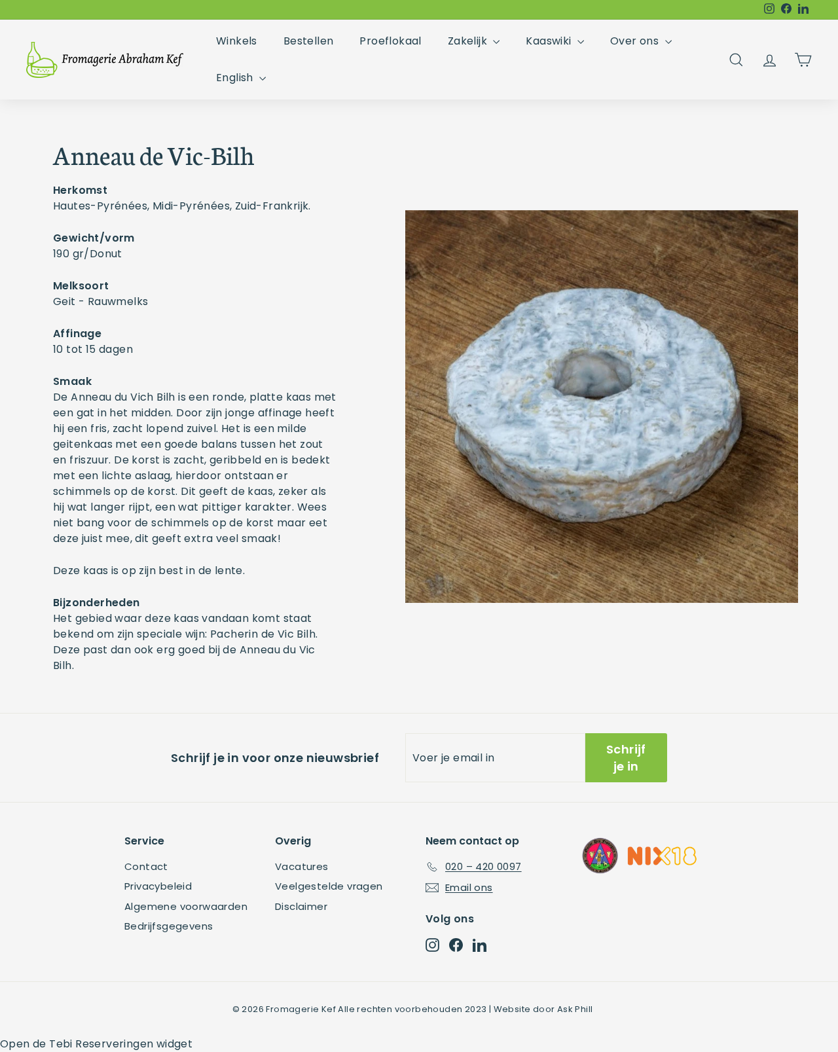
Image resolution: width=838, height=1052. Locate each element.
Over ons (636, 40)
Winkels (236, 40)
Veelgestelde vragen (329, 886)
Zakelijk (469, 40)
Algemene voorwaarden (185, 906)
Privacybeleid (158, 886)
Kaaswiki (550, 40)
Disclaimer (301, 906)
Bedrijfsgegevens (168, 926)
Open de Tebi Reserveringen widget (96, 1043)
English (236, 77)
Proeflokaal (390, 40)
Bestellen (308, 40)
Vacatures (302, 866)
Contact (146, 866)
